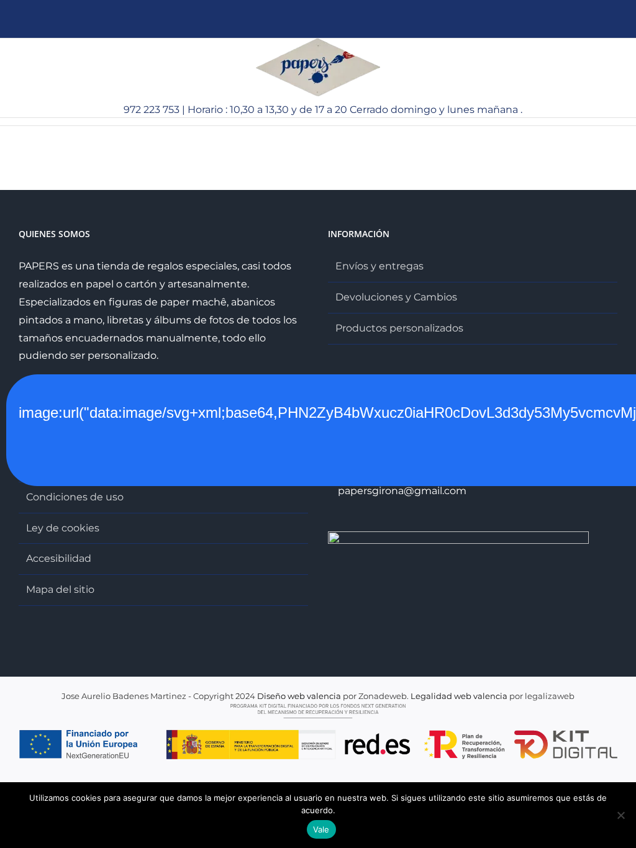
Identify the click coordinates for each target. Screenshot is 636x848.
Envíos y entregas (379, 266)
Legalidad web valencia (459, 696)
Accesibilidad (58, 558)
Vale (321, 829)
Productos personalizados (399, 328)
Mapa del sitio (60, 589)
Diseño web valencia (299, 696)
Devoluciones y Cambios (396, 297)
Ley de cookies (62, 528)
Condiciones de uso (75, 497)
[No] (620, 815)
